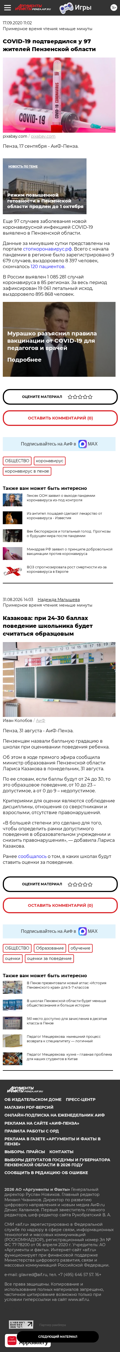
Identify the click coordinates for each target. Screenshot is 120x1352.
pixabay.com (43, 136)
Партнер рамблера (52, 1325)
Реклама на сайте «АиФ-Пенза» (41, 1123)
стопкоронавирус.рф (47, 249)
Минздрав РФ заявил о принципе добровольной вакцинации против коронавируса (69, 551)
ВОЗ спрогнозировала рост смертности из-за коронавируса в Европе (67, 569)
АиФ (40, 720)
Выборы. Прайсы (24, 1151)
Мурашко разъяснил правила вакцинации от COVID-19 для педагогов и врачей (52, 340)
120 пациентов (47, 266)
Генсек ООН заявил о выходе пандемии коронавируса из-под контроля (61, 497)
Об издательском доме (32, 1099)
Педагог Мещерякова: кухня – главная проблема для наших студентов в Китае (69, 1056)
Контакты (61, 1151)
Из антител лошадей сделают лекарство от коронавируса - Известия (64, 515)
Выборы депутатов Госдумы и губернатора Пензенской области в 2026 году (57, 1162)
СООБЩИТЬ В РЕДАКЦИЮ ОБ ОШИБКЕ (46, 1172)
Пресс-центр (80, 1099)
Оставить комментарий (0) (60, 418)
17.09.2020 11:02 (17, 22)
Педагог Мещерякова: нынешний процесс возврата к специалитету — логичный (64, 1038)
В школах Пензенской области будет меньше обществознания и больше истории (66, 1003)
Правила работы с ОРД (31, 1131)
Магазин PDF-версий (29, 1107)
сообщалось (33, 856)
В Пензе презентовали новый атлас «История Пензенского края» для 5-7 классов (66, 985)
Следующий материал (57, 1337)
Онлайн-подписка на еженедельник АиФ (54, 1115)
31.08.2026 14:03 (18, 599)
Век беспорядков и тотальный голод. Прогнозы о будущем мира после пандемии (69, 533)
